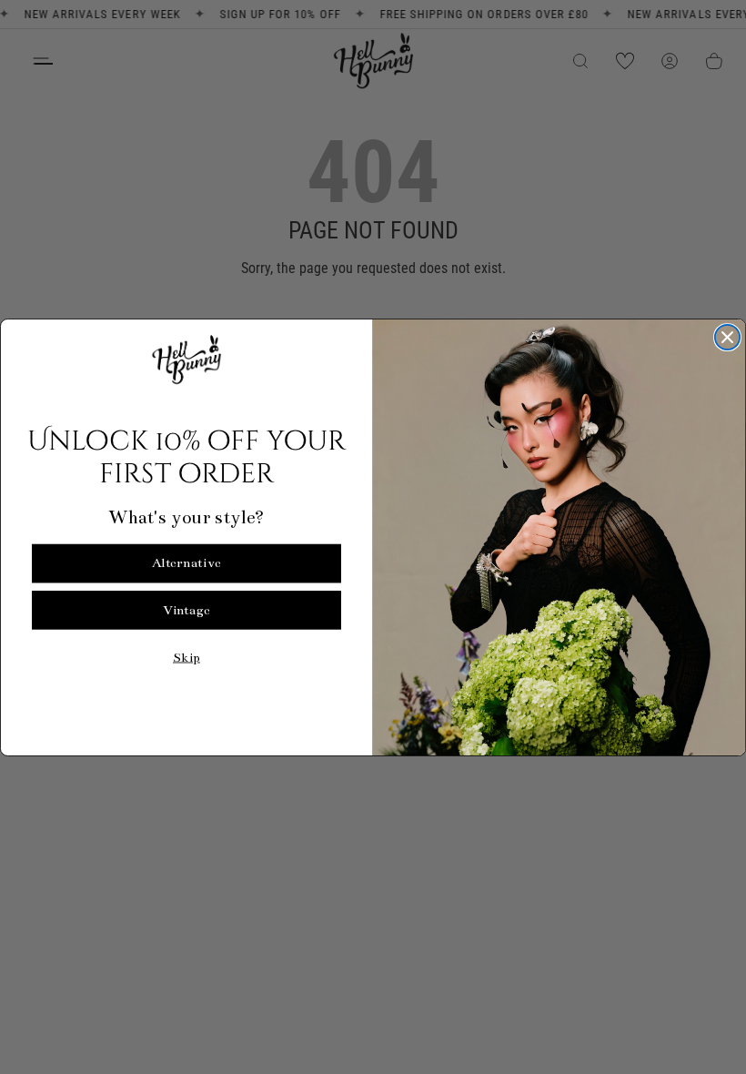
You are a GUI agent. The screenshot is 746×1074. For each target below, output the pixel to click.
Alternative (186, 563)
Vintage (186, 609)
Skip (186, 656)
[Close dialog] (727, 337)
